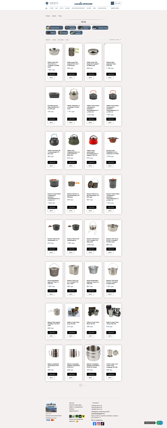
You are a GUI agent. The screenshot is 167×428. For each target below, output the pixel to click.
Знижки (71, 409)
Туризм (54, 16)
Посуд (60, 16)
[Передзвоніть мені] (158, 423)
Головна (48, 16)
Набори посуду (103, 28)
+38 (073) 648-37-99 (54, 3)
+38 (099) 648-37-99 (54, 2)
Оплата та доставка (75, 405)
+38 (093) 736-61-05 (96, 409)
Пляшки (64, 33)
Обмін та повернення (75, 407)
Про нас (71, 403)
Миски (53, 33)
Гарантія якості (74, 411)
